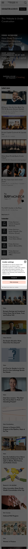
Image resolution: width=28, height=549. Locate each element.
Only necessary (14, 282)
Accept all (14, 277)
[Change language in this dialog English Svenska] (25, 262)
